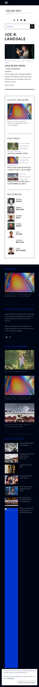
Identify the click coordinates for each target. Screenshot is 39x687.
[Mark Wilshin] (11, 209)
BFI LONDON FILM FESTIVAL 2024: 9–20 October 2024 (26, 500)
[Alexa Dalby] (11, 201)
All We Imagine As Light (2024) (26, 477)
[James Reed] (11, 218)
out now (22, 174)
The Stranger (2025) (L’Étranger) (27, 444)
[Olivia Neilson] (11, 242)
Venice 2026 (24, 179)
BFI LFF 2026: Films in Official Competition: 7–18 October (19, 123)
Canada (26, 143)
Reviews (14, 165)
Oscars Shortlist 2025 (26, 466)
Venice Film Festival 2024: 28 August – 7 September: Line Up (27, 510)
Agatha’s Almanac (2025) (17, 153)
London (22, 162)
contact (19, 331)
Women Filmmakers (14, 151)
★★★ (22, 143)
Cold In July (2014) (15, 66)
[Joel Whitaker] (11, 250)
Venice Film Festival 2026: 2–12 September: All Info (18, 183)
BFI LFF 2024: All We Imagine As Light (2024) (26, 489)
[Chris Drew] (11, 226)
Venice (28, 176)
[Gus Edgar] (11, 234)
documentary (24, 146)
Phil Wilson (23, 148)
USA (22, 61)
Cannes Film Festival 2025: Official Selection (27, 456)
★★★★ (8, 61)
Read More (9, 85)
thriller (16, 61)
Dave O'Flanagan (13, 68)
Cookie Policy (11, 678)
